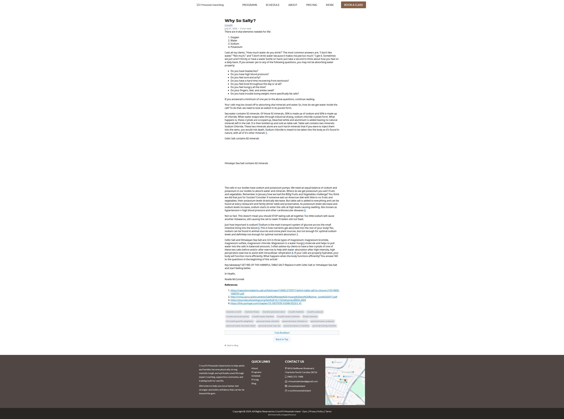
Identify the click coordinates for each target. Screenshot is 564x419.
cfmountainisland (296, 386)
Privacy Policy (316, 411)
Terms (328, 411)
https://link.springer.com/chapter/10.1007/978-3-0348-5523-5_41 (266, 303)
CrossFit (229, 25)
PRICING (311, 4)
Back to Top (282, 339)
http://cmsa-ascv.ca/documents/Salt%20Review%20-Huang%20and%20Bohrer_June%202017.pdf (284, 296)
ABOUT (292, 4)
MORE (330, 4)
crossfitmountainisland (299, 390)
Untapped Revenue (288, 415)
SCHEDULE (273, 4)
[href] (345, 381)
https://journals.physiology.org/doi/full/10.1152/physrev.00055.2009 (268, 300)
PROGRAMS (249, 4)
